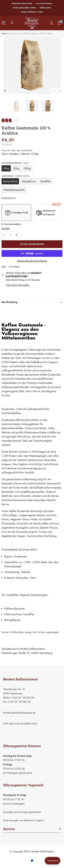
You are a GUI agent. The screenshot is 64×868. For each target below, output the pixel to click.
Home (4, 33)
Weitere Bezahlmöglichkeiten (32, 261)
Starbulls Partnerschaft (22, 3)
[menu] (3, 23)
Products (15, 33)
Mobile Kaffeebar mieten (32, 11)
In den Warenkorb (32, 244)
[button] (53, 91)
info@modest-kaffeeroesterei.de (19, 712)
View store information (18, 285)
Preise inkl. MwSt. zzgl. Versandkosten (17, 150)
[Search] (12, 23)
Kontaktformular (29, 723)
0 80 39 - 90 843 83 (23, 697)
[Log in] (51, 23)
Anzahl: (6, 228)
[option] (32, 65)
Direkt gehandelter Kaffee (24, 7)
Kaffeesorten (45, 7)
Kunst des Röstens (44, 3)
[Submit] (51, 730)
